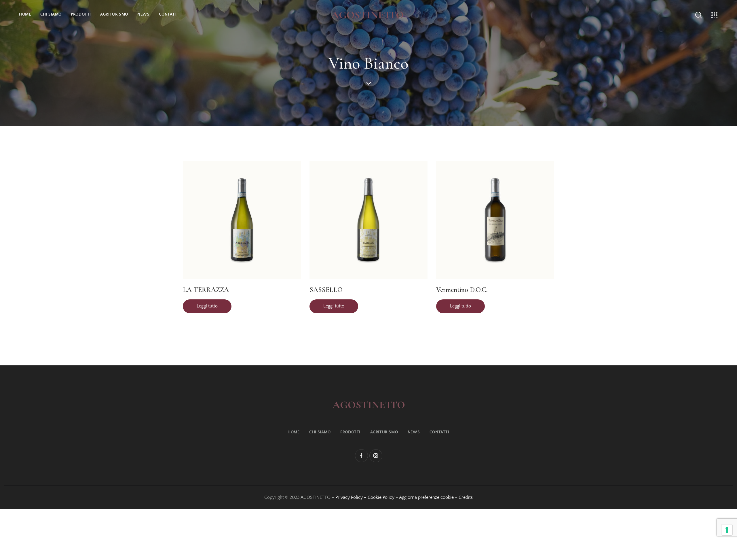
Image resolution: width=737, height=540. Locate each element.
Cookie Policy (381, 497)
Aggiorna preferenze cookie (426, 497)
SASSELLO (326, 290)
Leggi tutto (207, 306)
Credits (466, 497)
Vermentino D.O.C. (461, 290)
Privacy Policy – (351, 497)
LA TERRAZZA (206, 290)
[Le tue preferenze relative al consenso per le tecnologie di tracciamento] (726, 529)
